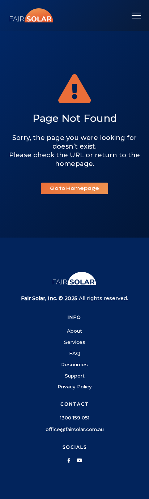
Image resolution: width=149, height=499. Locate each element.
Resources (74, 364)
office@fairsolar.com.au (75, 429)
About (74, 331)
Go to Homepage (74, 188)
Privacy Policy (75, 386)
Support (75, 376)
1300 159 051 (74, 418)
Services (74, 342)
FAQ (74, 353)
